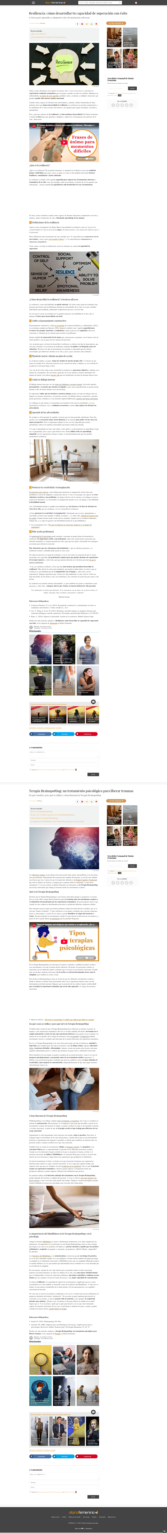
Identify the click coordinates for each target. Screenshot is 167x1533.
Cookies (64, 1517)
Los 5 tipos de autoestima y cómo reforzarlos (86, 691)
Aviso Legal (86, 1517)
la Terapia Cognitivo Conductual (85, 880)
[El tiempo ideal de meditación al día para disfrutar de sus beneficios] (88, 1374)
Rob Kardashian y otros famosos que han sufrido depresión (50, 1414)
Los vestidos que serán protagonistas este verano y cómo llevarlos (130, 64)
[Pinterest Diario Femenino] (117, 105)
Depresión (40, 728)
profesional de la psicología (41, 536)
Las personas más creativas (38, 492)
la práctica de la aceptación (71, 1166)
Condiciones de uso (57, 770)
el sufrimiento (55, 918)
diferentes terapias (38, 875)
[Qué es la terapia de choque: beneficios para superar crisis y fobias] (40, 1374)
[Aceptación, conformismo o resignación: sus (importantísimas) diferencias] (64, 664)
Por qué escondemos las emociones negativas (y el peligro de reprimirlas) (61, 526)
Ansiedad (32, 1450)
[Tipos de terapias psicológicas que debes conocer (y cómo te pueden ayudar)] (88, 1405)
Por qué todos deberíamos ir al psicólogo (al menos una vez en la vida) (40, 1402)
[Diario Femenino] (55, 3)
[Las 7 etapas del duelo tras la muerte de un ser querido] (40, 695)
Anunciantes (102, 1517)
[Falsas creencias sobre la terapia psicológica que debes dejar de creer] (64, 1405)
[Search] (120, 2)
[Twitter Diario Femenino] (126, 105)
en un (59, 325)
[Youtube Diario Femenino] (131, 105)
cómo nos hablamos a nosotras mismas (68, 384)
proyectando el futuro (56, 239)
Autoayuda (53, 623)
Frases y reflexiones (50, 728)
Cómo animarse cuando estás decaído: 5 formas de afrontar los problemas (63, 691)
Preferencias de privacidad (44, 770)
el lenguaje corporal (72, 1147)
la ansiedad (74, 1036)
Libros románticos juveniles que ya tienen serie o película (114, 64)
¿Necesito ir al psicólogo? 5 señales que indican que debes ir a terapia (69, 1019)
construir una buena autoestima (87, 398)
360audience (88, 1528)
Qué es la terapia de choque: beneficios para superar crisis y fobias (40, 1371)
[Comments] (96, 24)
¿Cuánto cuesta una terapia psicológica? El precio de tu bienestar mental (62, 1371)
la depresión (84, 1036)
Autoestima (82, 687)
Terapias (34, 655)
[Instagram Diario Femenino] (122, 105)
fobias (31, 1048)
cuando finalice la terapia (57, 1309)
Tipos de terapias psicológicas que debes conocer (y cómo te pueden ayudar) (87, 1402)
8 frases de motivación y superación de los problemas (49, 704)
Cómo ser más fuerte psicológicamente (84, 660)
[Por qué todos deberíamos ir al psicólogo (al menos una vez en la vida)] (40, 1405)
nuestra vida (55, 375)
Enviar (93, 774)
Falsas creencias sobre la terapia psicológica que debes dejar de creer (63, 1402)
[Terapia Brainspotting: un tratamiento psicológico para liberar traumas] (40, 664)
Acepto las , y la (53, 770)
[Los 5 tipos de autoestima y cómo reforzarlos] (88, 695)
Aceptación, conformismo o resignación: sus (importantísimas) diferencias (63, 660)
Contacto (94, 1517)
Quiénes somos (55, 1517)
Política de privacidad (74, 1517)
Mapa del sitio (112, 1517)
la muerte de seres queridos (49, 96)
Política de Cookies (69, 770)
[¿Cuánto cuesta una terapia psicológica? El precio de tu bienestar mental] (64, 1374)
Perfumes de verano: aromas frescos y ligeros (129, 44)
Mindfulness (47, 1241)
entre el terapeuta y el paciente (68, 1121)
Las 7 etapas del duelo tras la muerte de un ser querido (39, 691)
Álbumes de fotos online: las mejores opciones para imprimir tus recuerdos (114, 42)
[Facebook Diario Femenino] (113, 105)
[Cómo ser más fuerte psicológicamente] (88, 664)
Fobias (53, 1450)
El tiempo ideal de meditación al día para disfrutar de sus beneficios (87, 1371)
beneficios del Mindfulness (41, 1256)
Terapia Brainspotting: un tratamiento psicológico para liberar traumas (39, 660)
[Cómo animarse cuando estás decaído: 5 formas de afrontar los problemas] (64, 695)
